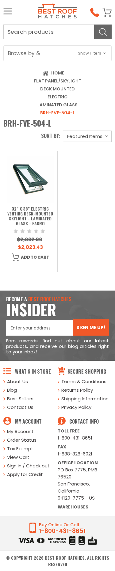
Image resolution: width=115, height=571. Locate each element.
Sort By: (50, 135)
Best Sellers (20, 398)
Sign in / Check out (28, 466)
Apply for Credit (25, 474)
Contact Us (20, 407)
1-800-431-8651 (75, 438)
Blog (12, 390)
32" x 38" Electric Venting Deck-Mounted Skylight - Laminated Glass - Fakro (30, 216)
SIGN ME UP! (90, 327)
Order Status (21, 440)
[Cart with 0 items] (107, 12)
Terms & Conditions (83, 381)
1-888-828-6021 (75, 454)
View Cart (18, 457)
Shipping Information (85, 398)
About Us (17, 381)
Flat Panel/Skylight (57, 81)
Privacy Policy (76, 407)
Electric (57, 97)
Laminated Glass (57, 105)
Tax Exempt (20, 448)
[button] (57, 53)
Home (57, 73)
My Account (20, 431)
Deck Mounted (57, 89)
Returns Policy (77, 390)
